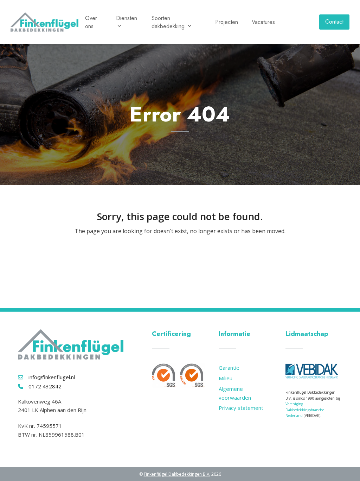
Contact (334, 22)
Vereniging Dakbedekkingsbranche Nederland (304, 409)
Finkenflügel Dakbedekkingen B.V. (177, 474)
